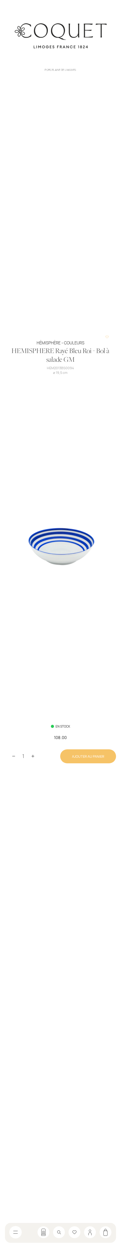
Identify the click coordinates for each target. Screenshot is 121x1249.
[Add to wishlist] (107, 336)
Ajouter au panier (88, 756)
